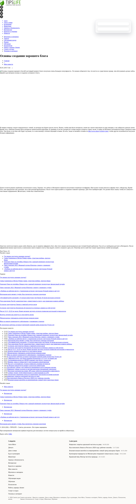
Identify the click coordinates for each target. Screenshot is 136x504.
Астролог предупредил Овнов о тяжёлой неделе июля (18, 304)
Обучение (7, 44)
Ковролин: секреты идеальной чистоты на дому (23, 376)
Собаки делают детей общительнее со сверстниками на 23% (28, 373)
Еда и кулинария (14, 454)
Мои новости (8, 64)
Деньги (6, 38)
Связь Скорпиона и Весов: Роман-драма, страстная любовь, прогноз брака (25, 281)
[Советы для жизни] (10, 5)
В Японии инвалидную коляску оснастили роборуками (26, 365)
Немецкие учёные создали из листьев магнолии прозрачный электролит (31, 369)
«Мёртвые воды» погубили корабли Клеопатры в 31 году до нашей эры (32, 358)
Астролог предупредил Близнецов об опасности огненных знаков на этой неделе (27, 308)
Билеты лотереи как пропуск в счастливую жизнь (17, 314)
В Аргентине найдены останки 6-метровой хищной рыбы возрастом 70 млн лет (27, 325)
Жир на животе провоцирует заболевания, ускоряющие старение (22, 321)
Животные (12, 457)
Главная (6, 61)
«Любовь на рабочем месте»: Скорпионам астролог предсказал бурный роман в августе (30, 291)
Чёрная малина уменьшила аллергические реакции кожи (19, 318)
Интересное (8, 393)
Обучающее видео (10, 40)
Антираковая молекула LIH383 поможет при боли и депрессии (29, 360)
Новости (11, 475)
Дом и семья (12, 450)
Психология (8, 45)
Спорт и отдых (9, 49)
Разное (6, 42)
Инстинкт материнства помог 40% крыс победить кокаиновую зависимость (34, 371)
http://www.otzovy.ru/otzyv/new (98, 131)
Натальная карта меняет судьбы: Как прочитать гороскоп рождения (23, 294)
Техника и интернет (11, 51)
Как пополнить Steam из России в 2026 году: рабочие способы (28, 378)
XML (10, 434)
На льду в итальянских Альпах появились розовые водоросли (29, 364)
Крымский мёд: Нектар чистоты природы (83, 457)
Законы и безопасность (16, 460)
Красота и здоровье (14, 466)
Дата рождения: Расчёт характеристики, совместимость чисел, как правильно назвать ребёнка (32, 301)
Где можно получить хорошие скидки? (17, 256)
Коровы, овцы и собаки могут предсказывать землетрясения (28, 362)
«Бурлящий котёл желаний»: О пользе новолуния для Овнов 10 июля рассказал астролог (30, 298)
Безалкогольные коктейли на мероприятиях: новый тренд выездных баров (33, 380)
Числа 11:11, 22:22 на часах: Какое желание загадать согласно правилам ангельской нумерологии (33, 311)
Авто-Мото (12, 444)
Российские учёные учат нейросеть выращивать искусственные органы (31, 367)
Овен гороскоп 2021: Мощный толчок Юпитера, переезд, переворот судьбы (25, 287)
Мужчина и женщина (11, 37)
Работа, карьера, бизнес (12, 47)
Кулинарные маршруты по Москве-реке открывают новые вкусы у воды (94, 454)
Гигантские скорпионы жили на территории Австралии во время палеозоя (33, 374)
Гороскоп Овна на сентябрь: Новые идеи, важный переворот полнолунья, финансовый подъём (32, 284)
